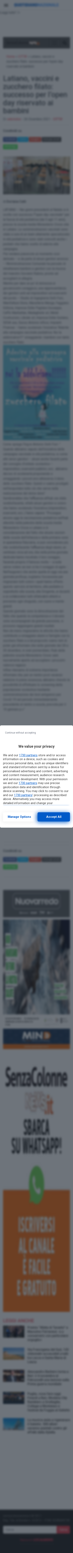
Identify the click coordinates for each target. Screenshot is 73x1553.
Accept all (53, 817)
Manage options (19, 817)
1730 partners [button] (28, 755)
